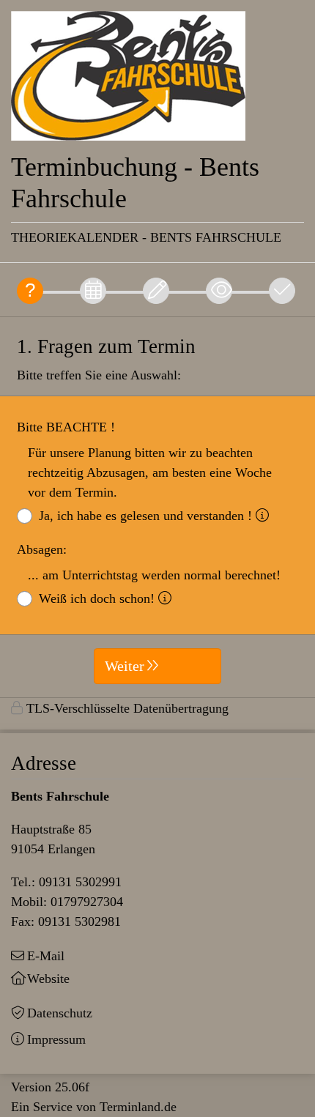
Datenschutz (59, 1013)
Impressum (56, 1039)
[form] (157, 507)
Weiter (124, 666)
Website (48, 978)
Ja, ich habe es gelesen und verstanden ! (145, 515)
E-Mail (45, 956)
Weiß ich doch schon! (97, 598)
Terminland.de (138, 1106)
